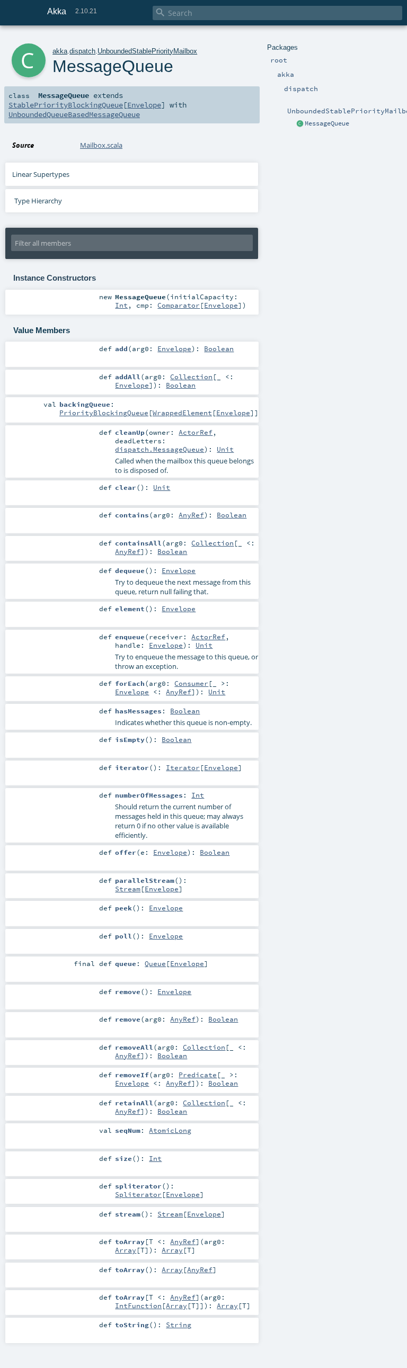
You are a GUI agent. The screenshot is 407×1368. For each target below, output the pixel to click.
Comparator (178, 305)
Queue (155, 963)
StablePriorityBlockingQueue (65, 105)
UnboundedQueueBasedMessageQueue (74, 114)
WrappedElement (182, 412)
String (178, 1324)
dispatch (82, 51)
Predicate (198, 1074)
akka (59, 51)
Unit (225, 449)
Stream (127, 888)
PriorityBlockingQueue (103, 412)
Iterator (183, 767)
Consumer (191, 683)
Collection (191, 376)
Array (125, 1250)
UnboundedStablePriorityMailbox (147, 51)
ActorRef (196, 432)
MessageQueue (327, 123)
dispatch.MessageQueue (159, 449)
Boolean (219, 348)
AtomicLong (170, 1130)
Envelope (144, 105)
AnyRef (191, 515)
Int (121, 305)
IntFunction (138, 1305)
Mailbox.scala (101, 145)
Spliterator (138, 1194)
